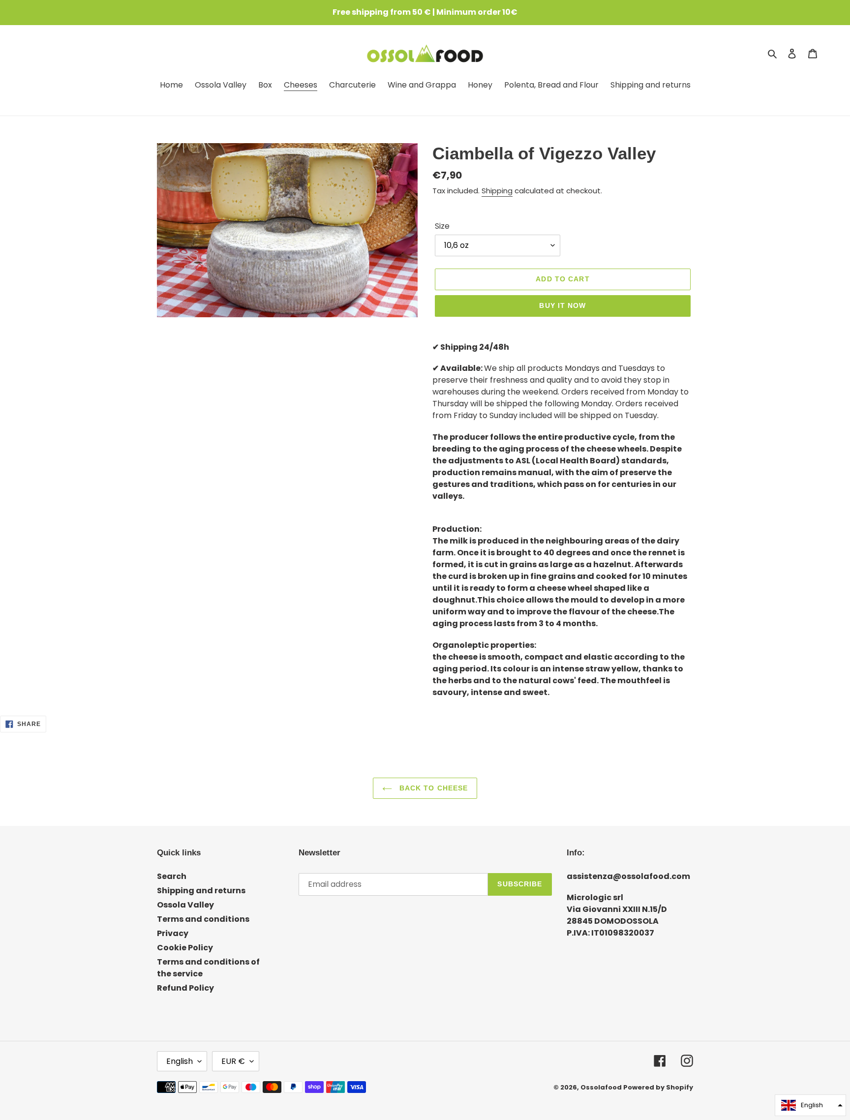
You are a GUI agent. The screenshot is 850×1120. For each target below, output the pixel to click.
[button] (810, 1105)
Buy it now (562, 305)
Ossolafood (601, 1087)
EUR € (233, 1061)
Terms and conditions (203, 919)
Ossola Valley (185, 904)
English (179, 1061)
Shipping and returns (201, 890)
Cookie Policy (185, 947)
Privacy (172, 933)
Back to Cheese (432, 788)
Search (171, 876)
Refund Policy (185, 988)
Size (442, 226)
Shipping (497, 190)
